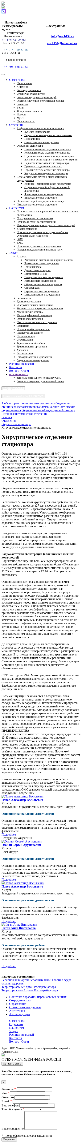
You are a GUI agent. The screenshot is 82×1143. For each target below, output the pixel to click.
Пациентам (16, 1027)
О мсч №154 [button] (17, 79)
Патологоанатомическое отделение (37, 204)
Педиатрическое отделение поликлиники (48, 135)
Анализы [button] (22, 256)
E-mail (7, 1101)
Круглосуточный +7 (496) (23, 396)
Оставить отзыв (12, 1063)
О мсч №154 (17, 1020)
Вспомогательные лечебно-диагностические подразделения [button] (42, 178)
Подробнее (9, 834)
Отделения (16, 1024)
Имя (5, 1093)
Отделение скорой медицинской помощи (48, 410)
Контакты (15, 367)
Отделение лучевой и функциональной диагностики (47, 189)
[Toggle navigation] (3, 74)
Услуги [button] (13, 253)
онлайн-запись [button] (18, 374)
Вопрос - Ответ (19, 370)
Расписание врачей (21, 363)
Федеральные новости (29, 111)
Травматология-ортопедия (32, 346)
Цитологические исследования (42, 294)
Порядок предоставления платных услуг (40, 249)
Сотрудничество (20, 1000)
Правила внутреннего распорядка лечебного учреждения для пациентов (42, 234)
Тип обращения (13, 1109)
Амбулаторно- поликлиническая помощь (28, 403)
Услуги (13, 1031)
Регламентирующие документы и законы (40, 100)
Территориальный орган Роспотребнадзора (30, 990)
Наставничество (26, 121)
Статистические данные (25, 1007)
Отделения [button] (16, 124)
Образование (17, 1003)
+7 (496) (13, 388)
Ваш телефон (10, 1105)
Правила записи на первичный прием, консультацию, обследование (48, 213)
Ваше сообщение (13, 1128)
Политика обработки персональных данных (38, 997)
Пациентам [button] (16, 208)
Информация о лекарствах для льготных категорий (46, 225)
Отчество (8, 1097)
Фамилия (9, 1089)
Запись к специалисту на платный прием (40, 381)
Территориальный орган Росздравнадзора (29, 987)
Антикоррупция (19, 1014)
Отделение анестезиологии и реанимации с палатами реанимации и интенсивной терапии (51, 158)
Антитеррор (17, 1010)
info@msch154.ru (62, 36)
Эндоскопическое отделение (33, 360)
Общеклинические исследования (43, 284)
